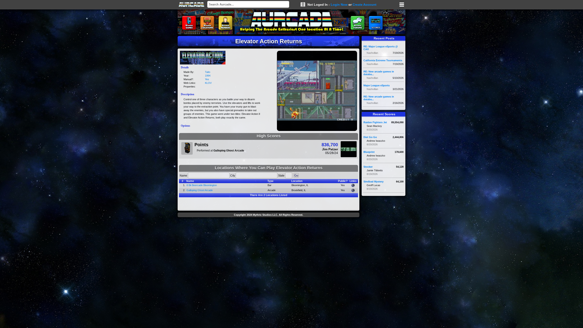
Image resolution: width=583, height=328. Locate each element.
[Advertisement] (268, 229)
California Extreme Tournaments (382, 60)
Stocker (368, 166)
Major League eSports (376, 85)
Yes (207, 79)
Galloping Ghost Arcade (200, 190)
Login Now (339, 4)
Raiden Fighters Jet (375, 122)
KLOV (208, 83)
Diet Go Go (370, 137)
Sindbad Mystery (373, 181)
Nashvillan (372, 52)
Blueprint (369, 152)
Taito (207, 72)
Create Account (364, 4)
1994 (207, 75)
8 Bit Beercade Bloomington (202, 185)
